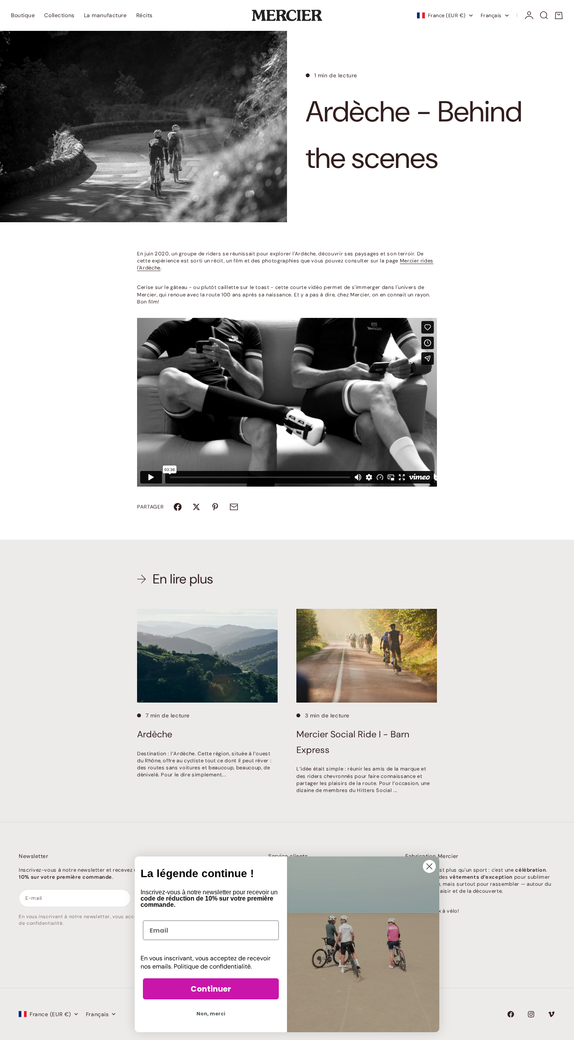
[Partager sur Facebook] (177, 507)
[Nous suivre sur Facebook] (511, 1014)
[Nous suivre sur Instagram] (531, 1014)
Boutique (23, 15)
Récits (144, 15)
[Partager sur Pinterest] (215, 507)
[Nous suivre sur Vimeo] (551, 1014)
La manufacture (105, 15)
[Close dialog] (429, 866)
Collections (59, 15)
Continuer (211, 988)
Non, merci (210, 1013)
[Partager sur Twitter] (196, 507)
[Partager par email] (234, 507)
